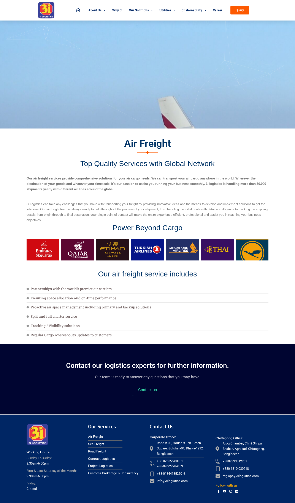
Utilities (165, 10)
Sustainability (192, 10)
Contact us (147, 389)
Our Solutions (139, 10)
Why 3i (117, 10)
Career (217, 10)
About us (95, 10)
